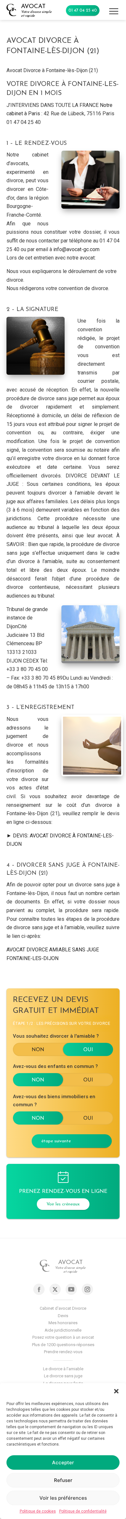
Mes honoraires (63, 1322)
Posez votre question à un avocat (63, 1337)
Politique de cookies (38, 1511)
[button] (116, 1391)
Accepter (63, 1462)
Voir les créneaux (63, 1204)
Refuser (63, 1480)
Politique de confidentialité (83, 1511)
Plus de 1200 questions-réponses (63, 1344)
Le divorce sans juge (63, 1375)
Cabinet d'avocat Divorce (63, 1308)
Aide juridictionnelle (63, 1330)
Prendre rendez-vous (63, 1351)
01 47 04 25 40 (82, 10)
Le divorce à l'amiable (63, 1368)
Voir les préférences (63, 1498)
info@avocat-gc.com (76, 249)
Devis (63, 1315)
